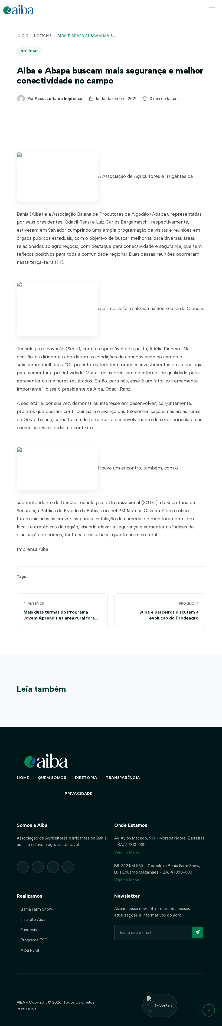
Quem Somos (52, 777)
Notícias (43, 36)
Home (23, 777)
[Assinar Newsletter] (197, 932)
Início (22, 36)
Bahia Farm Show (36, 909)
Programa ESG (34, 940)
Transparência (123, 777)
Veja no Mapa (126, 852)
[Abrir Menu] (212, 9)
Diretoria (86, 777)
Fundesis (29, 929)
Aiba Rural (30, 950)
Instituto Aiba (33, 919)
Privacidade (78, 793)
